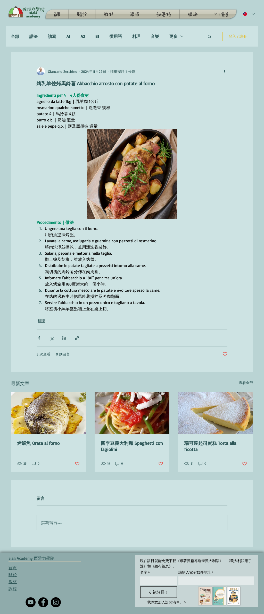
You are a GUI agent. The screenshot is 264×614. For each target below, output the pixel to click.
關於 (13, 574)
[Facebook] (43, 602)
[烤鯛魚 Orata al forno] (48, 413)
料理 (136, 36)
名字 (145, 572)
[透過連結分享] (77, 338)
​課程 (13, 588)
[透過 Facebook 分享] (39, 338)
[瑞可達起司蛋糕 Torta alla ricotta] (215, 413)
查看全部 (246, 382)
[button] (209, 36)
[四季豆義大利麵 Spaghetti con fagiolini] (132, 413)
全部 (15, 36)
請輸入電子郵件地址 (195, 572)
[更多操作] (224, 71)
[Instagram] (56, 602)
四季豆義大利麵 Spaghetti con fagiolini (132, 446)
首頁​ (13, 567)
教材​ (13, 581)
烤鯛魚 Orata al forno (38, 443)
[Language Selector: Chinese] (248, 14)
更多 (173, 36)
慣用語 (116, 36)
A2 (83, 36)
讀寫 (52, 36)
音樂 (155, 36)
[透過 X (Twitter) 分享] (51, 338)
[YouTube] (31, 602)
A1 (68, 36)
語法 (33, 36)
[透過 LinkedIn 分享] (64, 338)
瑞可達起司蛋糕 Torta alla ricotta (210, 446)
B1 (97, 36)
